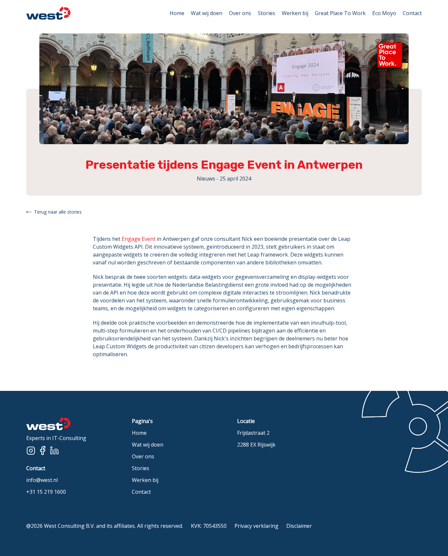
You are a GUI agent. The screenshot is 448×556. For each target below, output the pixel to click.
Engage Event (138, 238)
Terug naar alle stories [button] (58, 212)
